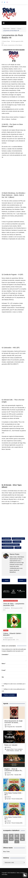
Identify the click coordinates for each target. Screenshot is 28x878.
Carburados (7, 538)
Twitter (5, 2)
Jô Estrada (17, 541)
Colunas (5, 45)
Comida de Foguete (19, 538)
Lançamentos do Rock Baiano (15, 45)
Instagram (7, 2)
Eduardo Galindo (9, 637)
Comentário (5, 654)
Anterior (7, 580)
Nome (4, 663)
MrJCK (18, 547)
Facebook (2, 2)
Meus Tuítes (6, 851)
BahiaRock (7, 608)
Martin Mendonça (8, 547)
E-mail (4, 670)
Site (3, 677)
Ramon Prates (6, 41)
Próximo (21, 580)
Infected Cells (7, 541)
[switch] (25, 875)
